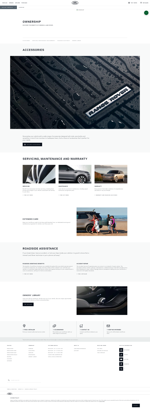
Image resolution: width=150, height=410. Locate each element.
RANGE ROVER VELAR (11, 352)
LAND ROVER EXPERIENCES (80, 348)
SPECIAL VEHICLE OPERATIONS (55, 356)
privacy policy (102, 401)
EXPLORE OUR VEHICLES (102, 350)
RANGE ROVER (10, 348)
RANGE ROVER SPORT (11, 350)
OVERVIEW (31, 348)
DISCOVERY (9, 358)
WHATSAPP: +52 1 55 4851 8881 (55, 352)
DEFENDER (9, 360)
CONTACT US (21, 389)
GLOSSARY (76, 350)
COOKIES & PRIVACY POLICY (31, 389)
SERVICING (31, 352)
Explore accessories (34, 144)
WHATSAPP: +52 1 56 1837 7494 (55, 348)
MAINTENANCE (32, 354)
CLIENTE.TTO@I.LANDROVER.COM (55, 354)
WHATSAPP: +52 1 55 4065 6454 (55, 350)
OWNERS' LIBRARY (33, 356)
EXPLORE (29, 304)
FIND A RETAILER (101, 352)
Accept (136, 405)
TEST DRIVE (99, 348)
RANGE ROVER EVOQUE (12, 354)
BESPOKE (9, 356)
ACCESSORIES (32, 350)
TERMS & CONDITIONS (12, 389)
